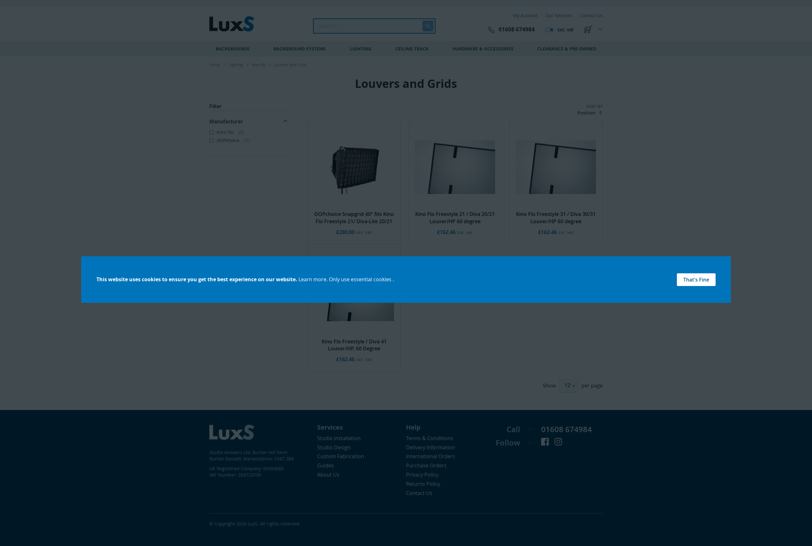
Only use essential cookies (361, 279)
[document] (406, 279)
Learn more (312, 279)
